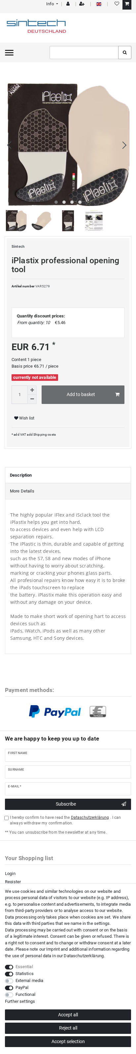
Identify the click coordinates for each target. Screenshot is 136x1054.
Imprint (53, 949)
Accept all (68, 1014)
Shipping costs (44, 434)
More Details (22, 491)
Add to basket (81, 394)
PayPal (22, 987)
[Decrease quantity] (32, 399)
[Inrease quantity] (32, 390)
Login (10, 873)
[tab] (68, 475)
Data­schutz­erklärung (84, 955)
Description (21, 475)
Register (13, 881)
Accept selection (68, 1041)
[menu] (9, 52)
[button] (51, 3)
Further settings (20, 1001)
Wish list (26, 418)
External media (30, 980)
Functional (25, 994)
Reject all (68, 1028)
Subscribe (66, 804)
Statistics (25, 973)
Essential (24, 966)
